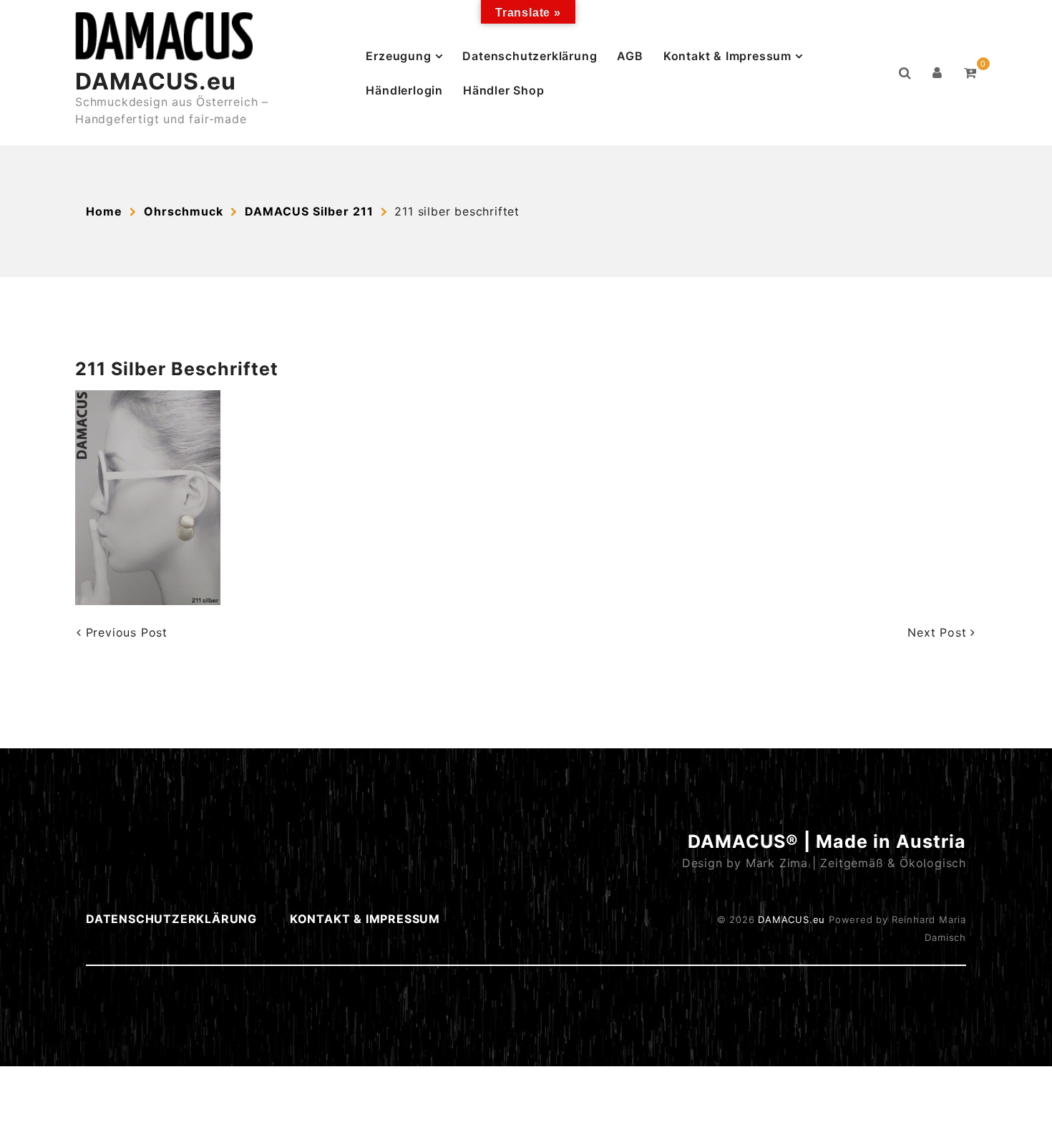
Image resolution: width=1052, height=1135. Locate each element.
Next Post (938, 632)
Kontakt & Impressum (727, 56)
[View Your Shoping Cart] (970, 73)
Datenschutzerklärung (529, 56)
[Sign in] (937, 73)
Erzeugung (398, 56)
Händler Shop (504, 90)
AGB (630, 56)
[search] (905, 73)
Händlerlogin (404, 90)
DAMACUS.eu (155, 81)
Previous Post (124, 632)
